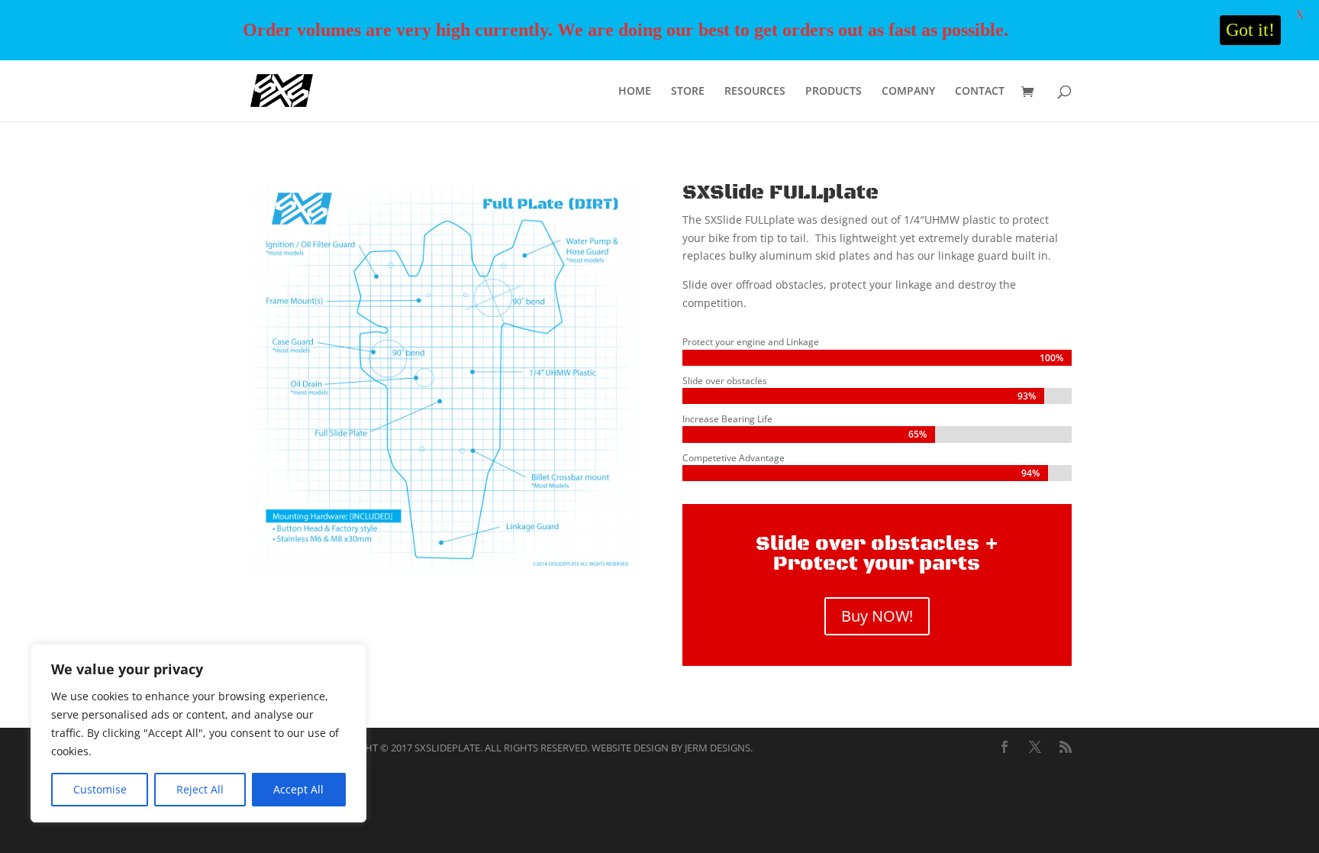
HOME (634, 92)
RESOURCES (754, 92)
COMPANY (908, 92)
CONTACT (980, 92)
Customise (100, 789)
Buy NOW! (877, 616)
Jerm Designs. (719, 747)
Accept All (298, 789)
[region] (198, 733)
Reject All (200, 789)
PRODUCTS (833, 92)
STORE (688, 92)
